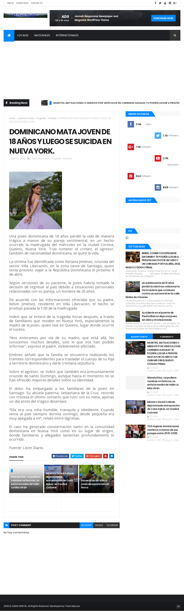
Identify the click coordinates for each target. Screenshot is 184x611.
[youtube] (165, 3)
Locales (23, 35)
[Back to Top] (178, 606)
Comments (166, 336)
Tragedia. (41, 118)
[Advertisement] (92, 67)
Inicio (10, 3)
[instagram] (170, 3)
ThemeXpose (72, 606)
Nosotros (22, 3)
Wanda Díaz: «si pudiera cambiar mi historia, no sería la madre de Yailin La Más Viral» (25, 482)
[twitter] (160, 3)
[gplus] (175, 3)
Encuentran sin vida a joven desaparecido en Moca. (95, 484)
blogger (86, 525)
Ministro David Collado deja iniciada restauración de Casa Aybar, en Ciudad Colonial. (60, 480)
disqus (99, 525)
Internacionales (67, 35)
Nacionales (42, 35)
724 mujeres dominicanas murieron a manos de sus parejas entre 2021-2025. (163, 429)
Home (12, 118)
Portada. (52, 118)
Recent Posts (139, 336)
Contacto (37, 3)
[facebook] (155, 3)
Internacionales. (27, 118)
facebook (112, 525)
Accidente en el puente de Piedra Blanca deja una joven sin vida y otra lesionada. (159, 316)
